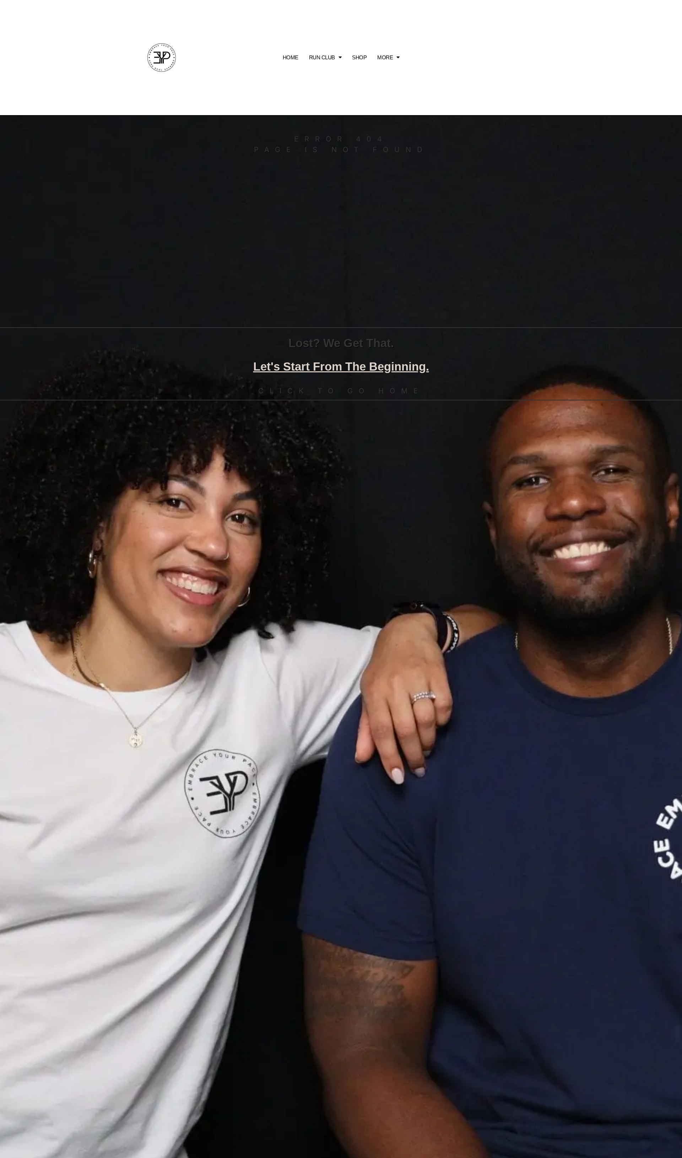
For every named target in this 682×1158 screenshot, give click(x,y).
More (385, 57)
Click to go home (341, 391)
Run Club (322, 57)
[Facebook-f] (547, 57)
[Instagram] (531, 57)
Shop (359, 57)
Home (290, 57)
